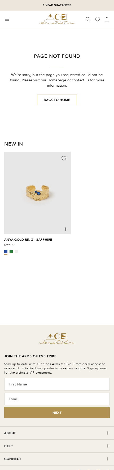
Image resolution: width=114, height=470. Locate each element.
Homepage (56, 80)
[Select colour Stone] (16, 251)
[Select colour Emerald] (11, 251)
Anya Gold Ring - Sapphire (28, 240)
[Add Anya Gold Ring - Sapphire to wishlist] (64, 158)
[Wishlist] (98, 19)
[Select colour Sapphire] (5, 251)
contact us (80, 80)
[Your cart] (106, 19)
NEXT (57, 413)
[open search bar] (88, 19)
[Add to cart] (65, 229)
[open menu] (7, 19)
